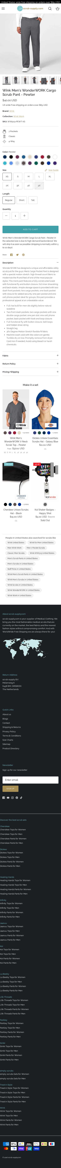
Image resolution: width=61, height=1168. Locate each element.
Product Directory (11, 748)
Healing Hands (7, 877)
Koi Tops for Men (8, 954)
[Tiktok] (21, 798)
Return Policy (9, 364)
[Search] (50, 8)
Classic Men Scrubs (16, 553)
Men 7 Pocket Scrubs (36, 548)
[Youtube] (8, 798)
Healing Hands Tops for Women (15, 880)
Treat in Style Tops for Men (12, 1092)
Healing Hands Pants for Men (14, 894)
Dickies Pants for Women (12, 862)
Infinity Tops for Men (9, 908)
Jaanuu (3, 923)
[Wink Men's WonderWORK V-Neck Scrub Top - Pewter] (16, 409)
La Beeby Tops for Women (12, 977)
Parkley (3, 1020)
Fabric (5, 356)
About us (7, 714)
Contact (6, 723)
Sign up (10, 789)
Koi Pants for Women (10, 958)
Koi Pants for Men (8, 963)
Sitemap (6, 744)
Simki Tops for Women (10, 1046)
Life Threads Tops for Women (14, 1000)
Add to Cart (30, 229)
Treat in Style (6, 1085)
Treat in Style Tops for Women (14, 1088)
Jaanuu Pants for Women (12, 935)
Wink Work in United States (19, 595)
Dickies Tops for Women (11, 852)
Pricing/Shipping (11, 372)
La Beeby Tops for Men (11, 982)
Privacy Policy (9, 731)
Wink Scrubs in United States (20, 585)
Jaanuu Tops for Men (10, 931)
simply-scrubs (6, 1071)
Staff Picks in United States (19, 569)
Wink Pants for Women (11, 1120)
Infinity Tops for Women (11, 903)
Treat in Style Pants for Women (14, 1097)
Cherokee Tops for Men (11, 834)
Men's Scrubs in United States (20, 564)
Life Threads (6, 997)
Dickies (3, 849)
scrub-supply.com (14, 1157)
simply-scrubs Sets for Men (13, 1078)
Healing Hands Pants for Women (15, 889)
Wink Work (18, 116)
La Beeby (4, 974)
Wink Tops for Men (9, 1115)
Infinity (3, 900)
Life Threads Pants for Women (14, 1009)
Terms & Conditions (12, 736)
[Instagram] (12, 798)
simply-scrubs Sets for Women (14, 1074)
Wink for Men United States (41, 542)
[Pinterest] (17, 798)
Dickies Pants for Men (10, 866)
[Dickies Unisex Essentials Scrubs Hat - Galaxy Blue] (45, 409)
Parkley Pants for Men (10, 1037)
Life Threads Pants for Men (12, 1013)
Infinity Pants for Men (10, 917)
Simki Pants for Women (11, 1055)
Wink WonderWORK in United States (24, 590)
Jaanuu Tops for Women (11, 926)
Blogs (5, 719)
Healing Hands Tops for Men (13, 885)
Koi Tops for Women (9, 949)
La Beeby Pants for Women (13, 986)
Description (8, 263)
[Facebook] (4, 798)
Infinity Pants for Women (11, 912)
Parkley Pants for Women (12, 1032)
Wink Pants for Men (9, 1124)
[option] (30, 44)
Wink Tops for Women (10, 1111)
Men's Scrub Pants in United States (23, 558)
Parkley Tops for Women (11, 1023)
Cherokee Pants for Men (11, 843)
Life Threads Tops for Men (12, 1005)
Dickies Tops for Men (10, 857)
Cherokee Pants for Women (13, 838)
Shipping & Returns (12, 727)
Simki (2, 1043)
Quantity (7, 209)
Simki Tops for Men (9, 1051)
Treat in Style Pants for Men (13, 1101)
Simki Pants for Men (9, 1060)
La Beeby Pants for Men (11, 990)
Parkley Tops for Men (10, 1028)
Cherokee (5, 826)
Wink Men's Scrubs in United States (23, 580)
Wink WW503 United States (42, 553)
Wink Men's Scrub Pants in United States (25, 574)
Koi (1, 946)
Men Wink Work (14, 548)
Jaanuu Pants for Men (10, 940)
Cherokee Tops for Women (13, 829)
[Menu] (3, 8)
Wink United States (16, 542)
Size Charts (8, 740)
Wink (11, 111)
